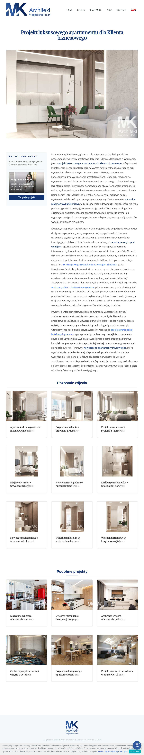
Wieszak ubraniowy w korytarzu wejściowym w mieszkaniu (115, 541)
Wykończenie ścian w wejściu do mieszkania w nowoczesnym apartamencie (69, 543)
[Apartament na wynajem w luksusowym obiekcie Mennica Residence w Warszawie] (26, 406)
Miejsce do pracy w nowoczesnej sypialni (22, 484)
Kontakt (122, 10)
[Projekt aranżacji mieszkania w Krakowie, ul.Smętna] (117, 650)
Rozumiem (134, 751)
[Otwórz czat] (137, 745)
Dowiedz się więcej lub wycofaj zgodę (112, 751)
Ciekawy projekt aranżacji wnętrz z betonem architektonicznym (24, 674)
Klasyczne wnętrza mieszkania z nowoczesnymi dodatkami (26, 619)
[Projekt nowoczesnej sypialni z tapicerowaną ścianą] (117, 406)
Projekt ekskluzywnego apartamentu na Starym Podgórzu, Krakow (69, 674)
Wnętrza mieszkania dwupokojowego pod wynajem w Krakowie (68, 619)
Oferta (81, 10)
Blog (109, 10)
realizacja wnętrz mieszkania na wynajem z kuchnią (90, 264)
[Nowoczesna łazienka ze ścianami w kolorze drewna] (26, 517)
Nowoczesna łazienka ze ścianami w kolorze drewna (25, 539)
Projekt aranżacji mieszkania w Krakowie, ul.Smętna (117, 672)
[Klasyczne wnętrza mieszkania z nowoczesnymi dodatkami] (26, 595)
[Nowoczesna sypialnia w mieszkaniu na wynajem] (71, 461)
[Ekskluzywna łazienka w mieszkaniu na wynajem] (117, 461)
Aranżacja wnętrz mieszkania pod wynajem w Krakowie (116, 619)
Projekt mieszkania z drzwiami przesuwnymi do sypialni (71, 430)
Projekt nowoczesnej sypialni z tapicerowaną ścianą (114, 430)
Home (70, 10)
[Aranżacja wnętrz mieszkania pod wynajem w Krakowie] (117, 595)
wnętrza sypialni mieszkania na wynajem (72, 287)
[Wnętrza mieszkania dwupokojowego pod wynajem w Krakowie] (71, 595)
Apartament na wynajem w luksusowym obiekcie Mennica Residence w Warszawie (25, 432)
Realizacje (96, 10)
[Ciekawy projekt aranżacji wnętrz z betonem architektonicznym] (26, 650)
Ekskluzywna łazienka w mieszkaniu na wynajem (115, 484)
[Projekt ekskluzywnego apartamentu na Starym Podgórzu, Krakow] (71, 650)
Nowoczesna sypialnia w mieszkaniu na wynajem (69, 484)
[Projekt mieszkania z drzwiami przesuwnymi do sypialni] (71, 406)
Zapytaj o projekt (26, 197)
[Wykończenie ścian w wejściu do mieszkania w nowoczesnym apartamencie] (71, 517)
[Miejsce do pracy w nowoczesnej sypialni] (26, 461)
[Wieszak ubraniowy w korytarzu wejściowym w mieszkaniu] (117, 517)
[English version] (133, 10)
